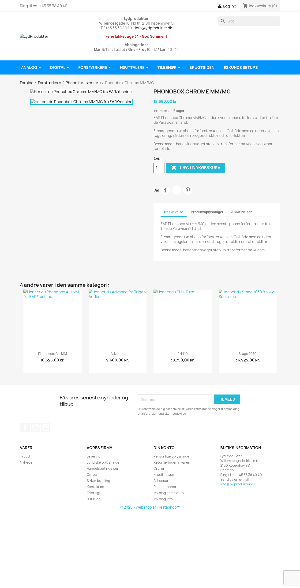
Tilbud (25, 456)
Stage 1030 (247, 353)
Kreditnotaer (164, 474)
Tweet (176, 190)
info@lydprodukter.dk (153, 28)
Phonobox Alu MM (52, 353)
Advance (117, 353)
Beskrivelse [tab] (173, 212)
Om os (92, 474)
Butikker (93, 499)
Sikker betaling (98, 480)
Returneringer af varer (172, 462)
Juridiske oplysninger (104, 462)
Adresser (161, 480)
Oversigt (94, 493)
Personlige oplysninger (172, 456)
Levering (94, 456)
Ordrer (159, 468)
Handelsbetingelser (103, 468)
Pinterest (187, 190)
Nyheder (27, 462)
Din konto (164, 447)
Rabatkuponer (165, 486)
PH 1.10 (182, 353)
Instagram (45, 427)
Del (165, 190)
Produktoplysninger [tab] (207, 212)
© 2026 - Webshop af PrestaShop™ (150, 507)
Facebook (25, 427)
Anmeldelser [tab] (241, 212)
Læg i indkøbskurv (195, 168)
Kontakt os (95, 486)
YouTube (35, 427)
